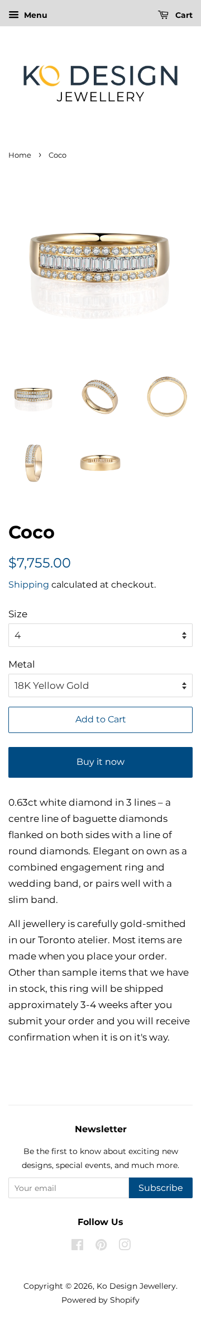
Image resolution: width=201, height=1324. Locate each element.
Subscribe (160, 1188)
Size (17, 614)
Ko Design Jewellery (136, 1286)
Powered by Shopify (100, 1300)
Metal (21, 664)
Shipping (28, 584)
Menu (34, 15)
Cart (183, 15)
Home (19, 155)
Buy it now (100, 761)
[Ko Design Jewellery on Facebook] (77, 1247)
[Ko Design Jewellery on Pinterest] (101, 1247)
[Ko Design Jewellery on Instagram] (124, 1247)
